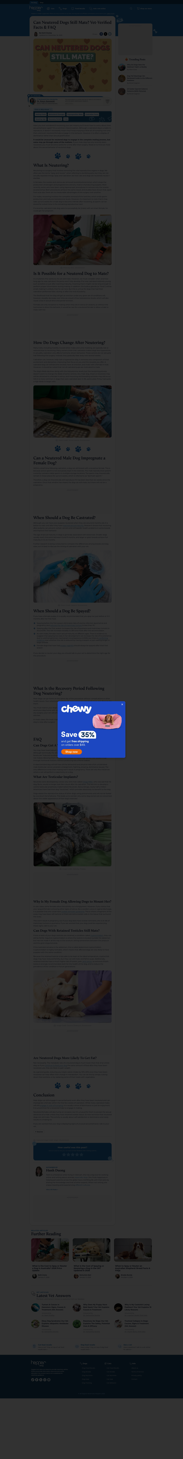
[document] (91, 729)
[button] (122, 704)
